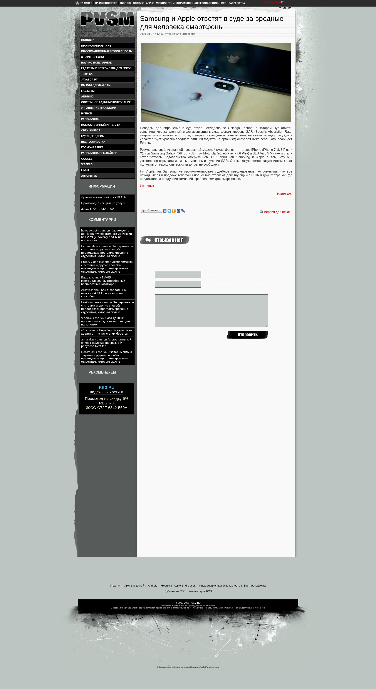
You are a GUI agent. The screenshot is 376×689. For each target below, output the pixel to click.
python (86, 113)
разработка (90, 119)
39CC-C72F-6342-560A (97, 209)
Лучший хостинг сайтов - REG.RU (105, 197)
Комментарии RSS (200, 591)
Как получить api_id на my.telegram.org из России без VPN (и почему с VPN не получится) (106, 235)
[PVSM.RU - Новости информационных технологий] (107, 21)
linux (85, 170)
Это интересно (92, 57)
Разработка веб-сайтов (99, 153)
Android (125, 3)
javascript (89, 79)
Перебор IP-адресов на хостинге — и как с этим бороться (107, 332)
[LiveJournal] (183, 211)
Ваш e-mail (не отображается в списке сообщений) (233, 284)
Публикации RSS (174, 591)
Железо (86, 164)
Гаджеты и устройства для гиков (106, 68)
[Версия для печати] (261, 212)
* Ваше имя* (212, 274)
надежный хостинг (106, 389)
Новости (87, 40)
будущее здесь (92, 136)
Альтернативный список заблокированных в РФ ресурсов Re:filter (106, 343)
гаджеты (88, 90)
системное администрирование (106, 102)
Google (138, 3)
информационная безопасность (106, 51)
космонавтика (92, 147)
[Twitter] (169, 211)
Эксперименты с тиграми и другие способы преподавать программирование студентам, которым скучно (107, 251)
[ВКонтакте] (165, 211)
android (87, 96)
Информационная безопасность (196, 3)
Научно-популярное (96, 62)
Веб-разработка (93, 141)
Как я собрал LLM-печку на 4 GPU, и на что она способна (104, 293)
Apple (150, 3)
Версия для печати (278, 212)
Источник (147, 186)
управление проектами (98, 107)
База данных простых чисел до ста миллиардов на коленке (105, 321)
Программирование (96, 45)
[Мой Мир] (178, 211)
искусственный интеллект (101, 124)
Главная (86, 3)
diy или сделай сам (96, 85)
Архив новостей (105, 3)
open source (91, 130)
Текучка (87, 73)
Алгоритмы (89, 175)
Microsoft (163, 3)
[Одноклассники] (174, 211)
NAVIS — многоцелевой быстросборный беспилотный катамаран (103, 281)
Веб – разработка (233, 3)
